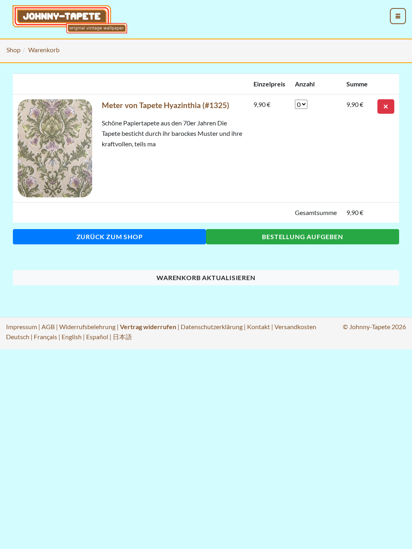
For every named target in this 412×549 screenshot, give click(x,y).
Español (97, 336)
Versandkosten (295, 326)
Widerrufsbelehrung (87, 326)
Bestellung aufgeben (302, 236)
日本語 (122, 336)
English (72, 336)
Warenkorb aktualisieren (206, 277)
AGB (48, 326)
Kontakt (258, 326)
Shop (13, 49)
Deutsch (17, 336)
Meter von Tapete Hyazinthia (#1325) (165, 105)
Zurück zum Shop (109, 236)
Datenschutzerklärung (212, 326)
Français (45, 336)
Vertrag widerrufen (148, 326)
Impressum (21, 326)
